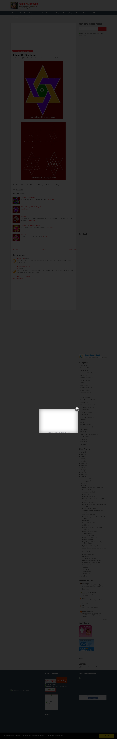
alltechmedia (55, 432)
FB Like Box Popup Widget (64, 432)
